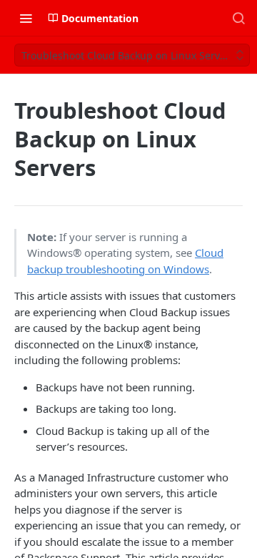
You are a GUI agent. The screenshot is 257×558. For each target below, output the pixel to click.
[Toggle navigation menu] (25, 17)
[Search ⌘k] (238, 17)
